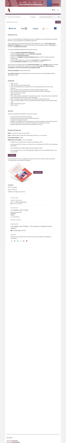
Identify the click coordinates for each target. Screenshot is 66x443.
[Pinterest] (23, 241)
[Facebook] (12, 241)
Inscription (59, 22)
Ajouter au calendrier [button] (17, 203)
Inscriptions (12, 155)
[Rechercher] (59, 17)
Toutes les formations (13, 17)
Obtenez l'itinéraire (16, 219)
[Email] (26, 241)
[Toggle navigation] (58, 10)
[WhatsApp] (21, 241)
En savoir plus (38, 172)
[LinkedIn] (17, 241)
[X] (15, 241)
